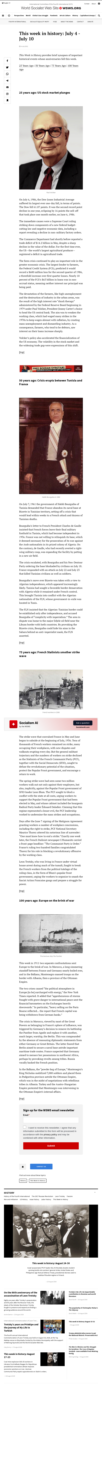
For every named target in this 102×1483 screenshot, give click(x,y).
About (94, 4)
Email (25, 1115)
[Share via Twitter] (7, 67)
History (23, 1181)
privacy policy (50, 1134)
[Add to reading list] (7, 100)
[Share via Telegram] (7, 80)
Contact (86, 4)
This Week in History (37, 1181)
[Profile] (99, 4)
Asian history (34, 1199)
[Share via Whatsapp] (7, 74)
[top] (21, 352)
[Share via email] (7, 87)
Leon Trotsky (60, 1196)
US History (24, 1199)
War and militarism (11, 1199)
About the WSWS (67, 22)
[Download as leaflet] (7, 94)
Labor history (46, 1199)
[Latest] (9, 17)
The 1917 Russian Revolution (42, 1196)
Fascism (70, 1196)
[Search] (99, 17)
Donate (90, 22)
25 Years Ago (26, 65)
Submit (51, 1146)
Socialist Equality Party (39, 22)
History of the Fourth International (17, 1196)
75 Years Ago (58, 65)
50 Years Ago (42, 65)
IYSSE (55, 22)
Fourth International (17, 22)
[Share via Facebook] (7, 60)
